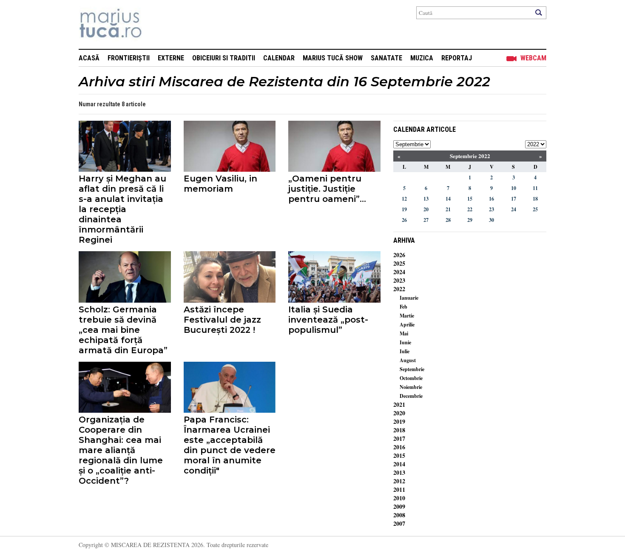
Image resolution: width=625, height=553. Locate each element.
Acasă (89, 58)
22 (469, 209)
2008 (399, 514)
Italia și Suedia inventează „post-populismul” (328, 319)
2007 (399, 523)
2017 (399, 438)
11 (535, 188)
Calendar (279, 58)
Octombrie (411, 378)
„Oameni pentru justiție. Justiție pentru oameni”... (327, 188)
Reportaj (456, 58)
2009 (399, 506)
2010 (399, 497)
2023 (399, 280)
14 (448, 198)
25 (535, 209)
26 (404, 220)
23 (491, 209)
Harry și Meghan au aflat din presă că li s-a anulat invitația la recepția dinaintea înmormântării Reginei (122, 209)
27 (426, 220)
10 (513, 188)
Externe (171, 58)
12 (404, 198)
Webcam (533, 58)
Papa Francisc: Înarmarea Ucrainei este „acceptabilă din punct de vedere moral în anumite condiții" (230, 445)
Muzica (421, 58)
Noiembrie (411, 387)
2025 (399, 263)
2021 (399, 404)
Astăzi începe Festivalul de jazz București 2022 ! (222, 319)
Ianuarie (409, 297)
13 (426, 198)
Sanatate (386, 58)
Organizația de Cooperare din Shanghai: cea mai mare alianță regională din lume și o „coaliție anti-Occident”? (121, 450)
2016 (399, 446)
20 (426, 209)
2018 (399, 429)
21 (448, 209)
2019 (399, 421)
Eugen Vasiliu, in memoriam (220, 183)
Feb (403, 306)
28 (448, 220)
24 (513, 209)
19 (404, 209)
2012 (399, 480)
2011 (399, 489)
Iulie (404, 351)
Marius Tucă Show (333, 58)
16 (491, 198)
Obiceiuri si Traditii (223, 58)
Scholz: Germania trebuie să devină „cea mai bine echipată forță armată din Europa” (123, 329)
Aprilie (407, 324)
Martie (407, 315)
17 (513, 198)
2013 (399, 472)
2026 (399, 254)
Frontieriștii (129, 58)
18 (535, 198)
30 (491, 220)
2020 (399, 412)
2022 (399, 288)
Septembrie (412, 369)
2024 (399, 271)
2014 (399, 463)
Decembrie (411, 396)
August (408, 360)
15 (469, 198)
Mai (404, 333)
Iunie (405, 342)
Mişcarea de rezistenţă (156, 24)
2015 (399, 455)
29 (469, 220)
